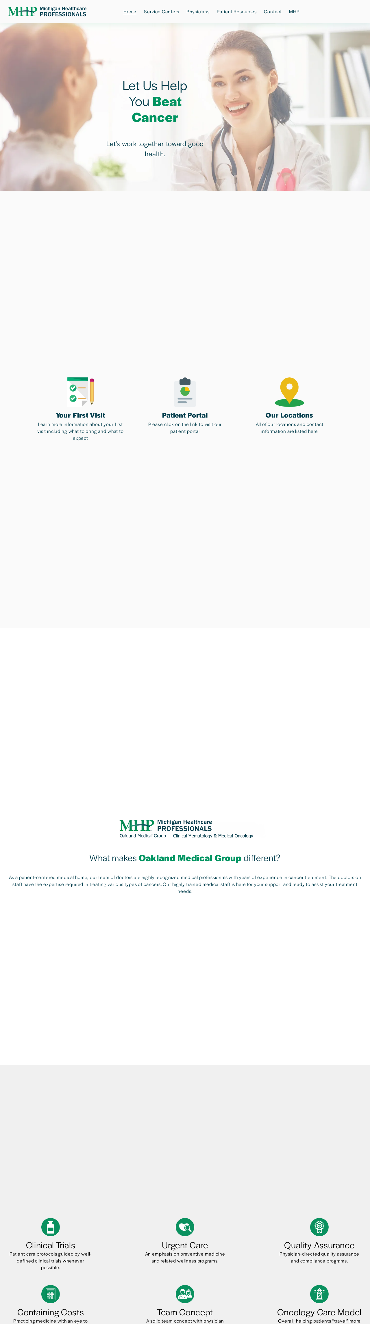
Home (129, 11)
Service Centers (161, 11)
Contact (273, 11)
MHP (294, 11)
